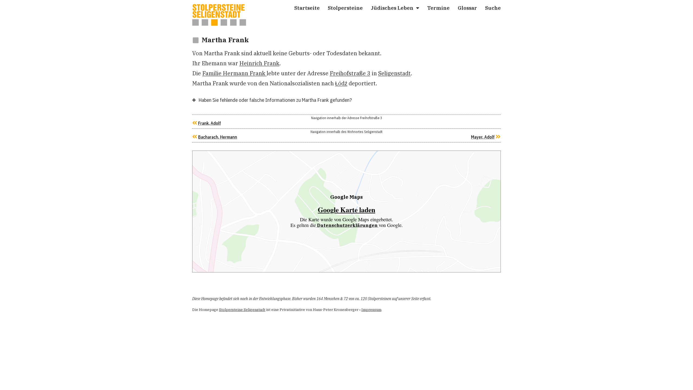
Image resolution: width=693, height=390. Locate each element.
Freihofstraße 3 (350, 73)
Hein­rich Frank (259, 63)
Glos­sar (467, 8)
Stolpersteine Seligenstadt (242, 309)
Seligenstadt (394, 73)
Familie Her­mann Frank (234, 73)
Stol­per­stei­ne (345, 8)
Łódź (341, 83)
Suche (493, 8)
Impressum (371, 309)
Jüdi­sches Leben (392, 8)
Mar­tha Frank (225, 39)
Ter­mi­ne (438, 8)
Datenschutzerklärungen (347, 225)
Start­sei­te (307, 8)
